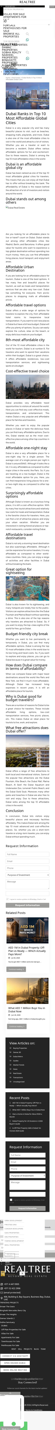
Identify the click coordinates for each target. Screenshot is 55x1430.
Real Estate (17, 1073)
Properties (10, 6)
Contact (8, 1264)
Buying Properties (20, 1048)
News (15, 1069)
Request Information (27, 905)
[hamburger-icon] (52, 6)
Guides (15, 1061)
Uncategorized (18, 1082)
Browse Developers (11, 73)
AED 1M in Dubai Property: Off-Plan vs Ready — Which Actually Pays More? (27, 951)
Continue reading (15, 969)
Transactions (18, 1077)
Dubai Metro (18, 1056)
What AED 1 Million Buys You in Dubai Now (26, 1009)
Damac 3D (17, 1052)
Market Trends (18, 1065)
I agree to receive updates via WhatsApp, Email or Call (28, 899)
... (40, 962)
